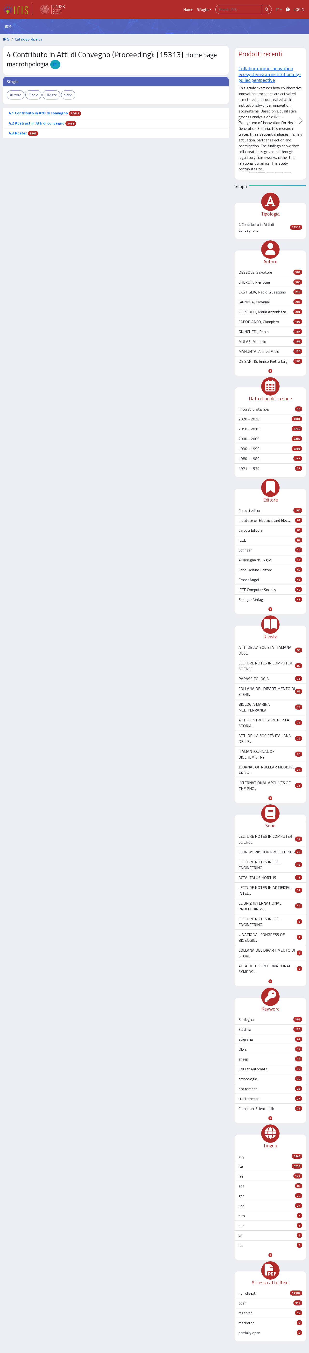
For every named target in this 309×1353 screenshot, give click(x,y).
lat (269, 1235)
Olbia (269, 1049)
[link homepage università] (52, 9)
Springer (269, 550)
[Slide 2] (261, 173)
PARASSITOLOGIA (269, 679)
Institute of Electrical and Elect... (269, 520)
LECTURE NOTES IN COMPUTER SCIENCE (269, 666)
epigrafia (269, 1039)
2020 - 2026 (269, 419)
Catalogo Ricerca (28, 39)
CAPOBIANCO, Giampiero (269, 322)
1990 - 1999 (269, 449)
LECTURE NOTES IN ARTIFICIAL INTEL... (269, 890)
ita (269, 1166)
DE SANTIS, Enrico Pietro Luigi (269, 361)
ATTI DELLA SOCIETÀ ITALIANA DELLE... (269, 738)
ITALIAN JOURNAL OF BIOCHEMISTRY (269, 754)
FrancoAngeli (269, 580)
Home (188, 9)
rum (269, 1216)
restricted (269, 1323)
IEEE (269, 540)
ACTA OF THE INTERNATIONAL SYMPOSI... (269, 969)
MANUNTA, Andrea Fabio (269, 351)
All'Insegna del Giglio (269, 560)
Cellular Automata (269, 1069)
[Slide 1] (253, 173)
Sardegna (269, 1019)
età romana (269, 1089)
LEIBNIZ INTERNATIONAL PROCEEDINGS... (269, 906)
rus (269, 1245)
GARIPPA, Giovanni (269, 302)
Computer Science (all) (269, 1108)
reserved (269, 1313)
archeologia (269, 1079)
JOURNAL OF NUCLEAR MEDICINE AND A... (269, 770)
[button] (270, 371)
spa (269, 1186)
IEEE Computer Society (269, 590)
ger (269, 1196)
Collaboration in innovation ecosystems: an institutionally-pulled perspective (259, 74)
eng (269, 1156)
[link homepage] (17, 9)
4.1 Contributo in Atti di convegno (38, 113)
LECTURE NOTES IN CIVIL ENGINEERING (269, 865)
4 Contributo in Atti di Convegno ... (269, 227)
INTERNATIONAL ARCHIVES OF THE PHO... (269, 785)
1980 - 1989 (269, 458)
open (269, 1303)
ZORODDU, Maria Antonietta (269, 312)
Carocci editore (269, 510)
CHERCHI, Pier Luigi (269, 282)
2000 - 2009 (269, 439)
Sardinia (269, 1029)
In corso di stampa (269, 409)
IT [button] (277, 9)
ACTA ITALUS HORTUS (269, 877)
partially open (269, 1333)
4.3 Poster (18, 133)
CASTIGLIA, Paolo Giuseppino (269, 292)
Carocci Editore (269, 530)
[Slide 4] (279, 173)
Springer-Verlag (269, 599)
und (269, 1206)
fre (269, 1176)
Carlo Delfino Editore (269, 570)
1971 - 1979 (269, 468)
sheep (269, 1059)
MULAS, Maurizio (269, 341)
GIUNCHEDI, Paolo (269, 332)
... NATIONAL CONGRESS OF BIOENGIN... (269, 937)
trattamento (269, 1099)
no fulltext (269, 1293)
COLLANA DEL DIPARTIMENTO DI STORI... (269, 691)
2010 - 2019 (269, 429)
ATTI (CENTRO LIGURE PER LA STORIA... (269, 723)
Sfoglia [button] (203, 9)
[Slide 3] (270, 173)
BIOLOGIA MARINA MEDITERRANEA (269, 707)
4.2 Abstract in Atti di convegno (36, 123)
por (269, 1225)
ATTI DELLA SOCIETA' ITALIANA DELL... (269, 650)
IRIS (6, 39)
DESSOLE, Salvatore (269, 272)
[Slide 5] (287, 173)
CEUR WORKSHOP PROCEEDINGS (269, 852)
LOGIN (299, 9)
